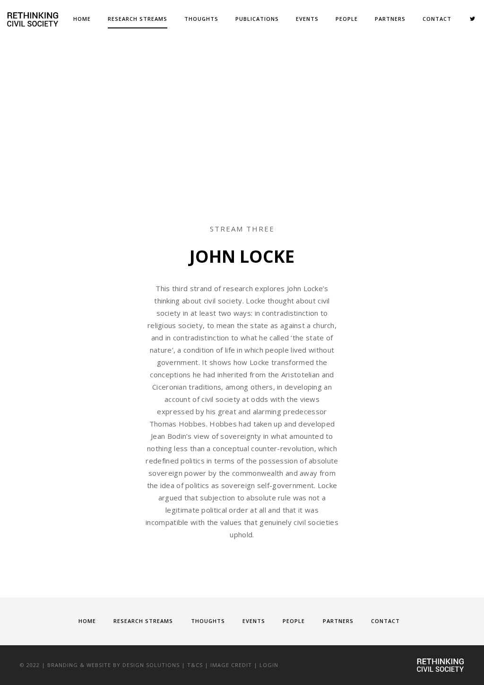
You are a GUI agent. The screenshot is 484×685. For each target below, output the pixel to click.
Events (307, 18)
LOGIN (268, 664)
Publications (257, 18)
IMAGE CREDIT (231, 664)
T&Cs (195, 664)
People (347, 18)
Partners (390, 18)
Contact (437, 18)
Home (82, 18)
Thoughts (201, 18)
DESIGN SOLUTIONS (151, 664)
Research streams (137, 18)
